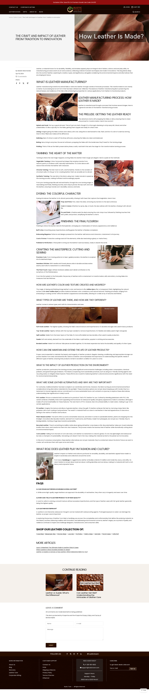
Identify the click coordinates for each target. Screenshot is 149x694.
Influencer (46, 678)
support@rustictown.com (90, 668)
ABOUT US (33, 12)
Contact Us (46, 665)
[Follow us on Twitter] (70, 653)
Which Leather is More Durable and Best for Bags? (53, 550)
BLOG (41, 12)
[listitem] (16, 83)
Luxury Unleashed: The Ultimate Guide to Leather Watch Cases (57, 548)
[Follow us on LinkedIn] (81, 653)
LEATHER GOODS (14, 12)
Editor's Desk (17, 17)
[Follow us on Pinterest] (77, 653)
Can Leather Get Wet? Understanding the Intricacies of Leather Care (89, 595)
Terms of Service (48, 675)
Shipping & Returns (49, 670)
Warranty (12, 670)
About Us (12, 665)
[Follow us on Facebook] (67, 653)
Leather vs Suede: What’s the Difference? (57, 594)
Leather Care (13, 673)
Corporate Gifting (28, 7)
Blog (10, 667)
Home (11, 17)
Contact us (13, 7)
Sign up (132, 669)
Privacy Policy (87, 615)
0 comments (22, 76)
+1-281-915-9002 (90, 665)
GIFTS (25, 12)
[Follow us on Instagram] (74, 653)
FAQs (44, 667)
